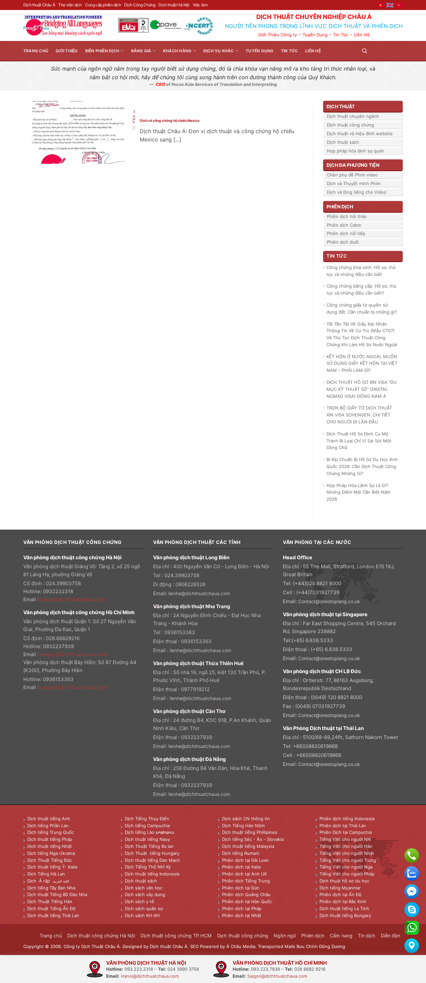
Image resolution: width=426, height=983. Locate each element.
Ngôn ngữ (285, 935)
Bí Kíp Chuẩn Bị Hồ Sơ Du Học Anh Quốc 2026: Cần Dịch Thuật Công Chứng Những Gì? (362, 466)
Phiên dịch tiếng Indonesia (347, 818)
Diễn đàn (390, 935)
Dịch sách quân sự (144, 908)
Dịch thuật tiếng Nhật (49, 846)
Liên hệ (313, 50)
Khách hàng (177, 50)
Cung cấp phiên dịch (103, 4)
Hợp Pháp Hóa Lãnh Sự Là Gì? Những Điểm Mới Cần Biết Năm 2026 (358, 492)
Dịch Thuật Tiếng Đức (49, 860)
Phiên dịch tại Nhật (241, 915)
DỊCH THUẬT (340, 106)
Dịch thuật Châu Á (39, 4)
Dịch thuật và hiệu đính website (360, 133)
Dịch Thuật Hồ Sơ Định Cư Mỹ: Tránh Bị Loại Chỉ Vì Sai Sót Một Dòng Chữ (358, 440)
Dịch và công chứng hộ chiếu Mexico (170, 121)
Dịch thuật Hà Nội (173, 4)
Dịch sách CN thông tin (246, 818)
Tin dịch (366, 935)
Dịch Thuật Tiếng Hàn (49, 901)
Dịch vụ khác (218, 50)
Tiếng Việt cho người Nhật (347, 853)
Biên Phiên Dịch (102, 50)
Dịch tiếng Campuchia (147, 825)
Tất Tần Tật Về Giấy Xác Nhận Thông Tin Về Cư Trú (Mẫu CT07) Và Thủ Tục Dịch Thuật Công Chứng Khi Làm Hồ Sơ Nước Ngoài (361, 334)
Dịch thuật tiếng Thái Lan (53, 915)
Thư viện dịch (70, 4)
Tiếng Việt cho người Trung (348, 860)
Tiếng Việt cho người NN (345, 839)
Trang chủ (35, 50)
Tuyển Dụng (315, 34)
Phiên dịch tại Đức (240, 887)
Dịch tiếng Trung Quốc (50, 832)
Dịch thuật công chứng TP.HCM (176, 935)
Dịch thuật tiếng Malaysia (248, 846)
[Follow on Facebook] (374, 51)
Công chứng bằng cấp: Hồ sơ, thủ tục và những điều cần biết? (361, 289)
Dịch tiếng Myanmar (340, 887)
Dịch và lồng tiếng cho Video (356, 192)
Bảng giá (141, 50)
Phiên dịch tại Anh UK (244, 873)
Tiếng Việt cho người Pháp (347, 873)
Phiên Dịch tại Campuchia (346, 832)
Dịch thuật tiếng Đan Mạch (152, 860)
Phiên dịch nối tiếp (346, 233)
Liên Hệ (362, 34)
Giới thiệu (67, 50)
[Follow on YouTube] (398, 51)
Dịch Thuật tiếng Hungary (152, 853)
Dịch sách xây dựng (145, 894)
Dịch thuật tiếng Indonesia (152, 873)
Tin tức (289, 50)
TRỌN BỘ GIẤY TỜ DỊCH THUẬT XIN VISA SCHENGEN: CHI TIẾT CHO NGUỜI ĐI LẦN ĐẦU (359, 414)
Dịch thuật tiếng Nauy (147, 839)
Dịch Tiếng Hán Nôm (243, 825)
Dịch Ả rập (40, 880)
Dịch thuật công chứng (350, 124)
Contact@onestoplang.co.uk (329, 601)
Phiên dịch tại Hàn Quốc (247, 901)
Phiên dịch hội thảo (347, 216)
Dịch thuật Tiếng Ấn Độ (51, 908)
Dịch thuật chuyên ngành (353, 116)
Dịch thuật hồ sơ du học (344, 880)
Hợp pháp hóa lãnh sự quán (355, 150)
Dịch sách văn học (143, 887)
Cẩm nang (341, 935)
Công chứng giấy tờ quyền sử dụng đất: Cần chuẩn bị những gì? (361, 308)
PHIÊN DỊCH (339, 206)
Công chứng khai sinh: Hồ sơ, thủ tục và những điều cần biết (361, 271)
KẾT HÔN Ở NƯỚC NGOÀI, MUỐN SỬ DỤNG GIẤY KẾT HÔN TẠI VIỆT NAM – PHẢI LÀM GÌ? (361, 363)
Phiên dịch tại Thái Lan (343, 825)
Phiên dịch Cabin (344, 225)
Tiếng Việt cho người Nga (346, 866)
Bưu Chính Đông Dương (321, 946)
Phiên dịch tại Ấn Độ (340, 894)
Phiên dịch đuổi (343, 242)
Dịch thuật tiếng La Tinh (344, 908)
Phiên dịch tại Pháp (242, 908)
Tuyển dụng (259, 50)
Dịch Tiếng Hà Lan (46, 873)
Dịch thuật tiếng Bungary (345, 915)
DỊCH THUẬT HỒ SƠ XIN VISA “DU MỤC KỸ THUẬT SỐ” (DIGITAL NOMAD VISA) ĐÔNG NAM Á (361, 389)
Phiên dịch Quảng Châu (246, 894)
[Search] (364, 51)
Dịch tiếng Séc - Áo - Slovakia (253, 839)
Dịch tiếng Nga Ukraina (51, 853)
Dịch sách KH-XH (142, 915)
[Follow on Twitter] (382, 51)
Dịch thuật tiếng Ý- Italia (52, 866)
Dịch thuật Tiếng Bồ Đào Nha (57, 894)
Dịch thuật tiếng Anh (48, 818)
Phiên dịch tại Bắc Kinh (343, 901)
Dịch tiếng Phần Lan (48, 825)
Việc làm (200, 4)
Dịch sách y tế (139, 901)
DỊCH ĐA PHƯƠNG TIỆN (352, 165)
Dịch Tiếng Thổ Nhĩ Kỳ (148, 866)
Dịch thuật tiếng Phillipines (249, 832)
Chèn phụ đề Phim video (352, 174)
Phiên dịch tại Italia (241, 866)
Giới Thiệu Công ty (277, 34)
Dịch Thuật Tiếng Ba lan (149, 846)
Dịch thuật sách (343, 142)
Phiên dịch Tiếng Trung (246, 880)
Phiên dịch (312, 935)
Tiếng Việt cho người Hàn (346, 846)
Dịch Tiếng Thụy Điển (147, 818)
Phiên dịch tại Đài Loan (245, 860)
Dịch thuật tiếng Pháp (49, 839)
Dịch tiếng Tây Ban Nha (51, 887)
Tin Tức (340, 34)
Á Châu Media (240, 946)
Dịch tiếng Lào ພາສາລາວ (149, 832)
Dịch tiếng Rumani (240, 853)
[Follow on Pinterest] (390, 51)
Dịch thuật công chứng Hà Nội (101, 935)
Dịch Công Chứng (139, 4)
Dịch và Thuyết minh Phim (353, 183)
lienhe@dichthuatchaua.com (199, 593)
